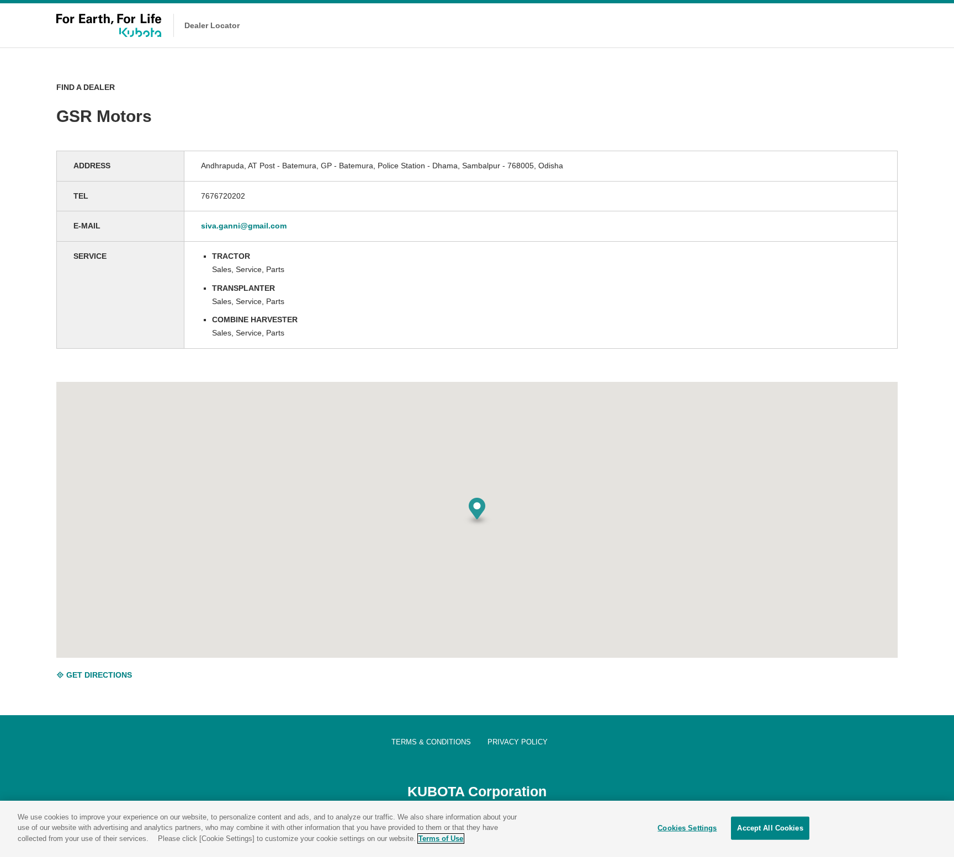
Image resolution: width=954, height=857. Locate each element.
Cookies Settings (687, 828)
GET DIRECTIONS (98, 674)
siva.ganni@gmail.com (244, 225)
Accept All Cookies (770, 828)
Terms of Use (440, 838)
